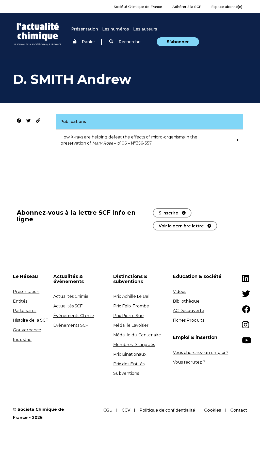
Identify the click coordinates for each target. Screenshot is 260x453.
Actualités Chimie (70, 296)
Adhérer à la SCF (186, 7)
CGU (107, 410)
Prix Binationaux (130, 354)
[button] (124, 42)
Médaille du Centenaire (137, 335)
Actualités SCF (68, 306)
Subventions (126, 373)
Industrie (22, 339)
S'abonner (178, 41)
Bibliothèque (186, 301)
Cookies (212, 410)
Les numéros (115, 29)
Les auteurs (145, 29)
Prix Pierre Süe (128, 315)
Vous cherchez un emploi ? (200, 352)
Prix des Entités (128, 364)
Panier (88, 41)
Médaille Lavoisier (131, 325)
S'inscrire (168, 213)
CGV (126, 410)
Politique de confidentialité (167, 410)
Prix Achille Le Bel (131, 296)
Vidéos (179, 291)
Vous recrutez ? (189, 362)
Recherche (129, 41)
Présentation (84, 29)
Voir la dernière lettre (181, 226)
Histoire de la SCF (30, 320)
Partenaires (24, 310)
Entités (20, 301)
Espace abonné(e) (226, 7)
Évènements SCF (70, 325)
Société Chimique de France (138, 7)
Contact (238, 410)
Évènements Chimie (73, 315)
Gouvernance (27, 329)
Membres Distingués (134, 344)
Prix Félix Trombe (131, 306)
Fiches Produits (188, 320)
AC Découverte (188, 310)
